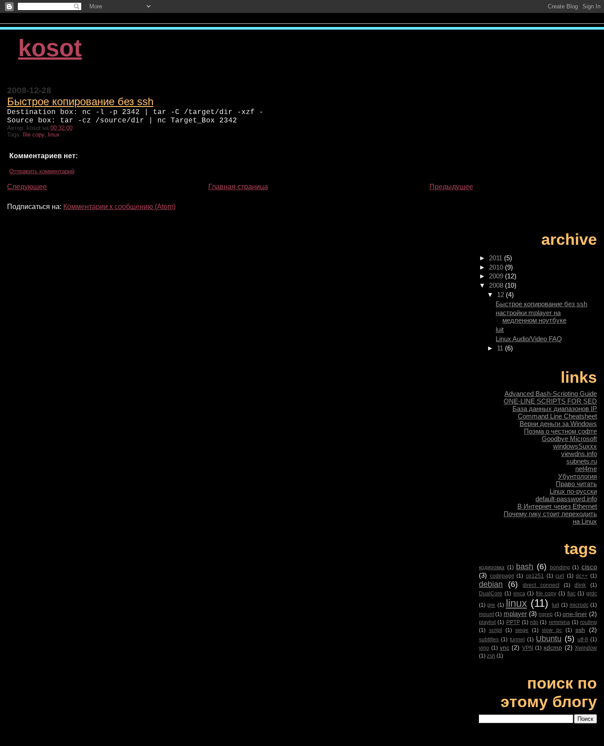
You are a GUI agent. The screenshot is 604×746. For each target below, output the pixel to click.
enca (519, 593)
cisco (589, 567)
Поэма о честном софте (560, 431)
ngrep (546, 614)
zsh (491, 656)
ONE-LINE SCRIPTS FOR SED (550, 401)
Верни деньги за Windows (558, 423)
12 (501, 294)
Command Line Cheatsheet (557, 416)
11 (501, 348)
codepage (502, 576)
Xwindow (586, 648)
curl (559, 576)
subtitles (489, 639)
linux (54, 134)
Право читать (576, 483)
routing (588, 622)
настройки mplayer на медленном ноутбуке (531, 316)
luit (500, 329)
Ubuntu (549, 638)
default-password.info (566, 498)
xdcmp (552, 647)
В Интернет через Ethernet (557, 506)
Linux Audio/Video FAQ (529, 339)
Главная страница (238, 186)
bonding (560, 567)
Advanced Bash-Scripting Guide (551, 393)
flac (571, 593)
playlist (487, 622)
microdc (579, 605)
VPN (527, 648)
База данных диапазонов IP (554, 408)
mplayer (515, 613)
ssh (580, 630)
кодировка (492, 567)
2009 (497, 276)
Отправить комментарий (41, 171)
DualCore (490, 593)
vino (484, 648)
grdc (591, 593)
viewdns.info (579, 453)
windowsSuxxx (575, 446)
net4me (586, 468)
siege (521, 630)
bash (524, 566)
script (495, 630)
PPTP (513, 622)
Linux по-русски (573, 491)
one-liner (574, 614)
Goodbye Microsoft (569, 438)
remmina (559, 622)
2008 (497, 285)
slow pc (552, 630)
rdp (534, 622)
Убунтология (577, 476)
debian (491, 584)
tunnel (517, 639)
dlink (580, 585)
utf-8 (582, 639)
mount (486, 614)
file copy (33, 134)
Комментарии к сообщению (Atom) (119, 206)
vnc (504, 647)
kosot (50, 47)
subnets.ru (581, 461)
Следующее (27, 186)
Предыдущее (451, 186)
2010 (497, 267)
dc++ (582, 576)
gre (491, 605)
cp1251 (535, 576)
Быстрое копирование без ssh (80, 101)
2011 (496, 258)
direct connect (541, 585)
